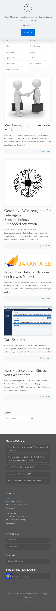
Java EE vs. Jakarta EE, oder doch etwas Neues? (26, 274)
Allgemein (33, 40)
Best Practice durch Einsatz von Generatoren (25, 372)
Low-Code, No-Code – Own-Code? (21, 467)
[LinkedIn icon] (27, 602)
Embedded (10, 52)
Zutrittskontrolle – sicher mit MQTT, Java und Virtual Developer (28, 448)
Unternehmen (11, 64)
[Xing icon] (29, 602)
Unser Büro (10, 498)
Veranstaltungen (35, 64)
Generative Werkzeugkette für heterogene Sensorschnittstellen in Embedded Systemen (27, 217)
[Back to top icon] (28, 591)
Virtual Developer (12, 69)
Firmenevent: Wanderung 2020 (19, 474)
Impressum (12, 540)
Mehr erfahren (28, 25)
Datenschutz (12, 547)
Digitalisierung (35, 46)
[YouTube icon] (24, 602)
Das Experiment (16, 339)
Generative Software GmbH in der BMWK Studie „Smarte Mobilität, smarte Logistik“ (26, 458)
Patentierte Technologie (20, 577)
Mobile (32, 52)
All (7, 40)
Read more (46, 151)
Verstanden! (28, 32)
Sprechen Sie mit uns (15, 561)
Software (33, 58)
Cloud (8, 46)
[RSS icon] (32, 602)
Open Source (10, 58)
